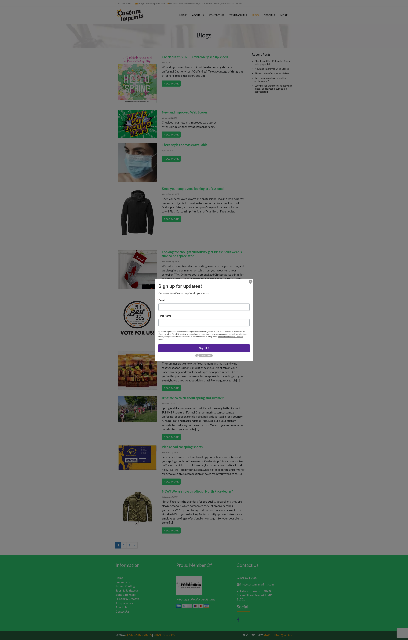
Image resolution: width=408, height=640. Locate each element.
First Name (164, 316)
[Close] (250, 282)
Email (161, 300)
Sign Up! (204, 348)
